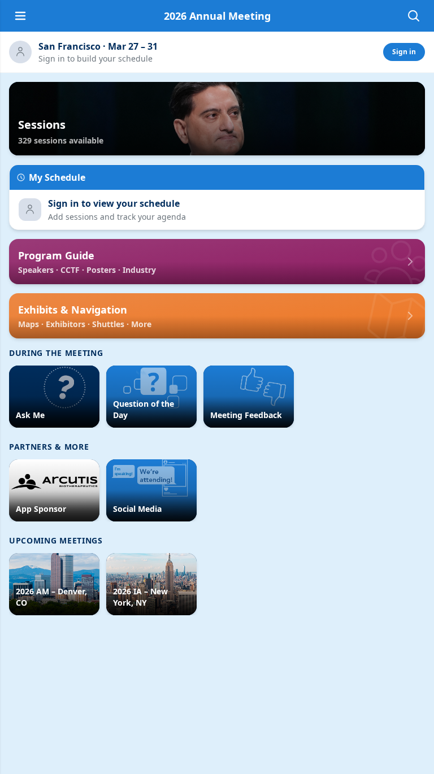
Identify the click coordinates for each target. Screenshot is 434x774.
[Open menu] (20, 16)
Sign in (404, 51)
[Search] (413, 16)
